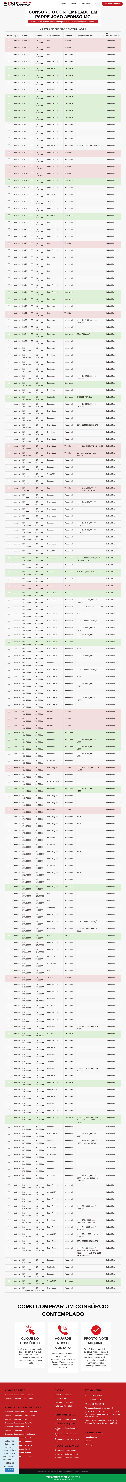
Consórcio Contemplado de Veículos (19, 1398)
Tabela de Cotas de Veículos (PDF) (67, 1440)
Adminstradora (53, 36)
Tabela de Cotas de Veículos (67, 1458)
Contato (88, 1441)
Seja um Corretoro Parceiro (65, 1419)
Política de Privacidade (64, 1406)
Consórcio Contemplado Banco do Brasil (21, 1412)
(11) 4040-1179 (94, 1395)
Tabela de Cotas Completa (67, 1450)
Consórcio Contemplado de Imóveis (19, 1395)
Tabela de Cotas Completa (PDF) (66, 1429)
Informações (111, 36)
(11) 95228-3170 (95, 1404)
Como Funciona (61, 1398)
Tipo (16, 36)
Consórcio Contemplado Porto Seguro (20, 1434)
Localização (89, 1444)
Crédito (25, 36)
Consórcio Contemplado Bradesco (18, 1419)
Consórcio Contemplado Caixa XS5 (19, 1427)
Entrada (38, 36)
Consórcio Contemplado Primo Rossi (19, 1438)
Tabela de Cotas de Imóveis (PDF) (67, 1435)
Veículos (74, 4)
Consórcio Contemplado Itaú (16, 1430)
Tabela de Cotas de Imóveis (67, 1454)
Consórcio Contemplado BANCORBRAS (20, 1415)
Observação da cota (85, 36)
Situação (68, 36)
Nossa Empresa (91, 1437)
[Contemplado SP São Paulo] (17, 4)
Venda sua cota (89, 4)
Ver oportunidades (112, 4)
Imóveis (62, 4)
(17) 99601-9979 (95, 1399)
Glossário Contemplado (64, 1402)
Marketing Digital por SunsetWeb (77, 1471)
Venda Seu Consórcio (63, 1395)
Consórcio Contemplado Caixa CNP (19, 1423)
